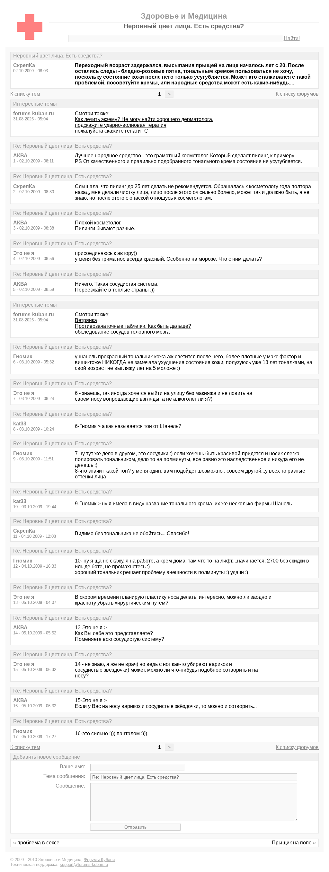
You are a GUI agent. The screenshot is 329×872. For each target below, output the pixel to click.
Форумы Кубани (99, 859)
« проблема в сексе (36, 842)
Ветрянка (86, 320)
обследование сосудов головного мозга (122, 332)
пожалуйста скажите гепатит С (111, 131)
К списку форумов (297, 94)
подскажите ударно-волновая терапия (120, 125)
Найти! (292, 38)
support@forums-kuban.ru (84, 864)
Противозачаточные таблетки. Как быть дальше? (133, 326)
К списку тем (25, 94)
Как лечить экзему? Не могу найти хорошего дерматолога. (144, 119)
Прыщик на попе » (294, 842)
